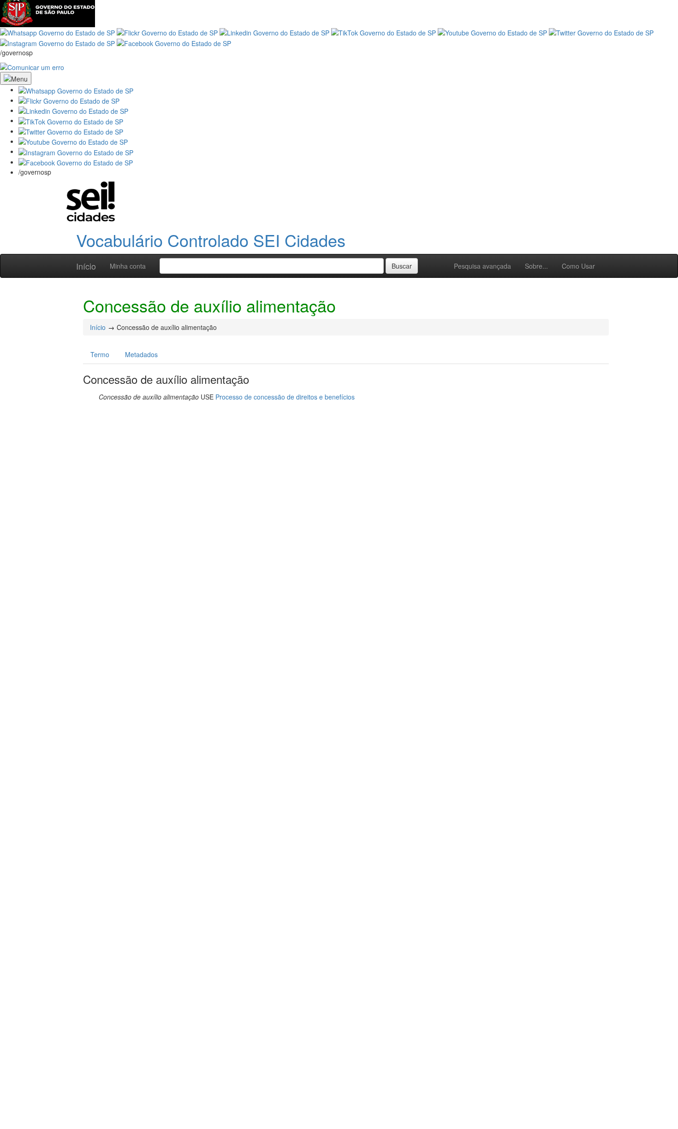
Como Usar (578, 265)
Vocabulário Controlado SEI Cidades (210, 240)
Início (86, 266)
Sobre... (536, 265)
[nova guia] (32, 66)
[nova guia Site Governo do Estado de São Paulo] (47, 12)
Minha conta (128, 265)
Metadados (141, 354)
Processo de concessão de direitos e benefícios (285, 396)
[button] (75, 89)
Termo (99, 354)
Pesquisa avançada (482, 265)
